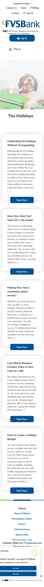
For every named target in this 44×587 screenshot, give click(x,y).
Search (30, 13)
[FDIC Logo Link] (22, 580)
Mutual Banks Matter (22, 518)
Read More (22, 199)
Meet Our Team (22, 529)
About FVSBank (22, 513)
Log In (23, 38)
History (22, 523)
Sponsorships (22, 534)
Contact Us (11, 7)
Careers (15, 13)
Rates (24, 7)
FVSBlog (34, 7)
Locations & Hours (21, 3)
